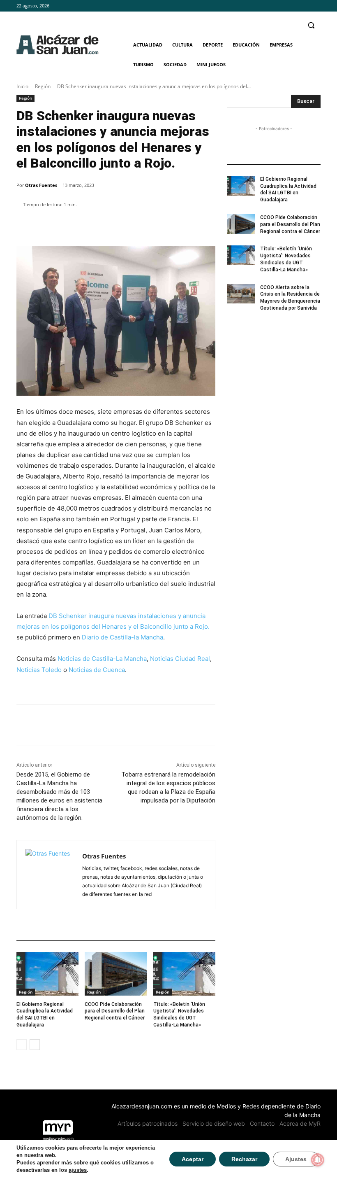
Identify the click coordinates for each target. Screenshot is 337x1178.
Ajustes (296, 1159)
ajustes (78, 1170)
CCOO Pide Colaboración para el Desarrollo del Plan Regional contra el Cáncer (115, 1011)
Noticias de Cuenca (97, 670)
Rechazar (244, 1159)
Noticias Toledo (39, 670)
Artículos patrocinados (148, 1123)
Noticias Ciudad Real (180, 658)
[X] (316, 6)
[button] (311, 25)
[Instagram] (304, 6)
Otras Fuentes (41, 185)
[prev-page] (21, 1044)
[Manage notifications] (317, 1159)
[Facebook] (293, 6)
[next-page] (35, 1044)
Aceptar (192, 1159)
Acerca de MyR (300, 1123)
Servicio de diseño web (213, 1123)
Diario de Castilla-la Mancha (122, 637)
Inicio (22, 86)
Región (43, 86)
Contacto (262, 1123)
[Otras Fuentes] (49, 874)
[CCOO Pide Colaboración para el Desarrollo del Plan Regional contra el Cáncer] (116, 974)
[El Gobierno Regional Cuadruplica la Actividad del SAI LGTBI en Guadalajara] (47, 974)
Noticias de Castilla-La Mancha (102, 658)
